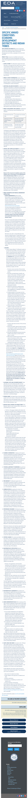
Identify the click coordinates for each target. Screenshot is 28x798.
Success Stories (7, 20)
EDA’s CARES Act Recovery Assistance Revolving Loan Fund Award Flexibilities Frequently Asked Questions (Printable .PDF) (14, 715)
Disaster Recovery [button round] (14, 723)
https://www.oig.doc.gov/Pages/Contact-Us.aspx (13, 689)
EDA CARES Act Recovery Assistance (12, 27)
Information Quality (12, 780)
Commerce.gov (14, 788)
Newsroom (6, 23)
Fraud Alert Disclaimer (12, 782)
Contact (8, 774)
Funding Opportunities (13, 13)
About (5, 13)
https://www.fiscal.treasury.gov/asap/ (12, 205)
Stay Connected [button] (14, 731)
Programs (6, 16)
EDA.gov (19, 788)
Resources (15, 20)
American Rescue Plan (15, 16)
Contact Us (13, 23)
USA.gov (8, 788)
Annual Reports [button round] (14, 727)
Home (3, 27)
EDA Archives (10, 781)
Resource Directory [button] (14, 720)
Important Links (11, 784)
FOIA (9, 778)
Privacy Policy (11, 777)
